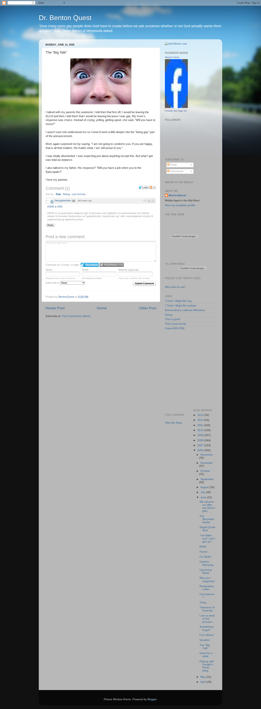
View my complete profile (180, 205)
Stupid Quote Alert (207, 529)
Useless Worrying (206, 563)
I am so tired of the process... (207, 618)
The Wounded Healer (206, 519)
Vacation (204, 640)
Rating (66, 194)
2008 (200, 440)
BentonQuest (177, 195)
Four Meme (206, 635)
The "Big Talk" (204, 647)
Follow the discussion (152, 187)
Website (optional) (128, 269)
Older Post (147, 308)
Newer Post (55, 308)
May (203, 677)
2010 (200, 430)
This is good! (172, 319)
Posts (173, 164)
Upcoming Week (205, 571)
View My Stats (173, 422)
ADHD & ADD (54, 206)
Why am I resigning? (207, 579)
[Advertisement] (182, 351)
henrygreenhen (63, 200)
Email (85, 269)
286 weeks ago (85, 200)
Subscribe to (53, 282)
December (206, 454)
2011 (200, 425)
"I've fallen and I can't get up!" (207, 538)
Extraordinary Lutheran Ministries (185, 310)
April (203, 681)
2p (73, 201)
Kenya (169, 314)
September (207, 479)
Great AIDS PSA (174, 328)
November (206, 463)
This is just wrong (175, 323)
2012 (200, 420)
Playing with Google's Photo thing (206, 666)
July (203, 492)
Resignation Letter (206, 588)
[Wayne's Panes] (176, 107)
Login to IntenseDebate (90, 265)
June (203, 497)
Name (49, 269)
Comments (176, 171)
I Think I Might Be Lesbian (180, 305)
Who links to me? (175, 287)
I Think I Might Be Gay (178, 301)
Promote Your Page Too (176, 111)
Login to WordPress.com (112, 265)
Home (102, 308)
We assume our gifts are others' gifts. (207, 506)
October (205, 471)
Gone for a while (205, 655)
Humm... (204, 551)
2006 (200, 450)
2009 (200, 435)
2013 (200, 415)
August (205, 487)
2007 (200, 445)
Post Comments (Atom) (76, 316)
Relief (202, 546)
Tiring (202, 602)
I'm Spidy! (205, 556)
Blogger (152, 699)
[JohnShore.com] (176, 43)
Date (58, 194)
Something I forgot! (206, 628)
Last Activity (79, 194)
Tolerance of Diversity (207, 609)
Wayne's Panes (172, 57)
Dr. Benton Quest (65, 18)
